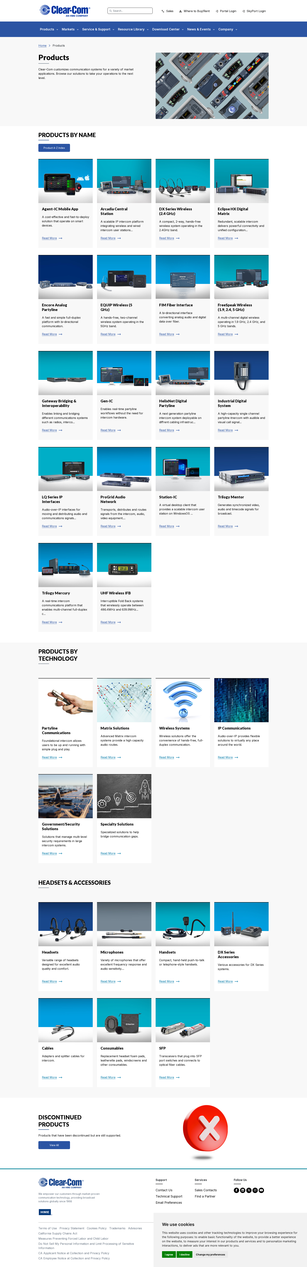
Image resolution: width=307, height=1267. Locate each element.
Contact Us (164, 1190)
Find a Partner (205, 1196)
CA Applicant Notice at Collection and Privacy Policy (73, 1253)
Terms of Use (47, 1228)
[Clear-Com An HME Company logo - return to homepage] (61, 1183)
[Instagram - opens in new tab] (255, 1190)
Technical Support (169, 1196)
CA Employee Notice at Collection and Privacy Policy (74, 1258)
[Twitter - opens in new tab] (249, 1190)
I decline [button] (184, 1254)
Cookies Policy (97, 1228)
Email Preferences (169, 1202)
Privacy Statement (72, 1228)
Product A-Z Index (54, 147)
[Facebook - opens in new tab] (236, 1190)
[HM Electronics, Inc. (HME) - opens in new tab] (45, 1212)
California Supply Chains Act (57, 1233)
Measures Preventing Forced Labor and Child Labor (73, 1238)
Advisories (135, 1228)
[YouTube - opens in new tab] (261, 1190)
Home (42, 45)
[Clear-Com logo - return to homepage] (65, 11)
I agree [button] (169, 1254)
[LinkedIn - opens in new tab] (242, 1190)
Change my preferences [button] (210, 1254)
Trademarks (117, 1228)
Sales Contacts (206, 1190)
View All (54, 1145)
